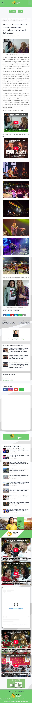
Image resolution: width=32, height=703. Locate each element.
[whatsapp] (21, 389)
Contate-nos (21, 691)
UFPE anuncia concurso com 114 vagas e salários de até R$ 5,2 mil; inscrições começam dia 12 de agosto (18, 496)
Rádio (13, 11)
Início (10, 691)
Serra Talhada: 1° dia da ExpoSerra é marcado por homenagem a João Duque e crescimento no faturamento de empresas (19, 463)
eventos (10, 310)
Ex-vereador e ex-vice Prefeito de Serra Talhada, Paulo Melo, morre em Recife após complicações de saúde (19, 503)
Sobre (15, 691)
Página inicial (5, 19)
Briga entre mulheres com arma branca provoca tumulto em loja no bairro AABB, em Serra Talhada (18, 476)
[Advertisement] (16, 412)
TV (21, 11)
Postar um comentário (8, 380)
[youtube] (16, 389)
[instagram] (10, 389)
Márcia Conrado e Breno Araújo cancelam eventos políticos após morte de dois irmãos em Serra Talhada (18, 449)
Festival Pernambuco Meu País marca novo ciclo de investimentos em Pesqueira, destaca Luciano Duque (18, 350)
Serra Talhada (16, 310)
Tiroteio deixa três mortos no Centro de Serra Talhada (19, 456)
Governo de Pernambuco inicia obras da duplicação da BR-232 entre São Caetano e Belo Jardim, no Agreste (19, 483)
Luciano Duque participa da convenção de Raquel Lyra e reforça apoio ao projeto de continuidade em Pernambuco (19, 510)
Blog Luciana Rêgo (7, 36)
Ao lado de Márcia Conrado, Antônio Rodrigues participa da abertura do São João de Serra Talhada (18, 357)
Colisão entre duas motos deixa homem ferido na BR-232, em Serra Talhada (19, 489)
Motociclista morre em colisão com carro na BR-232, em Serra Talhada (19, 469)
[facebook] (5, 389)
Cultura (10, 19)
